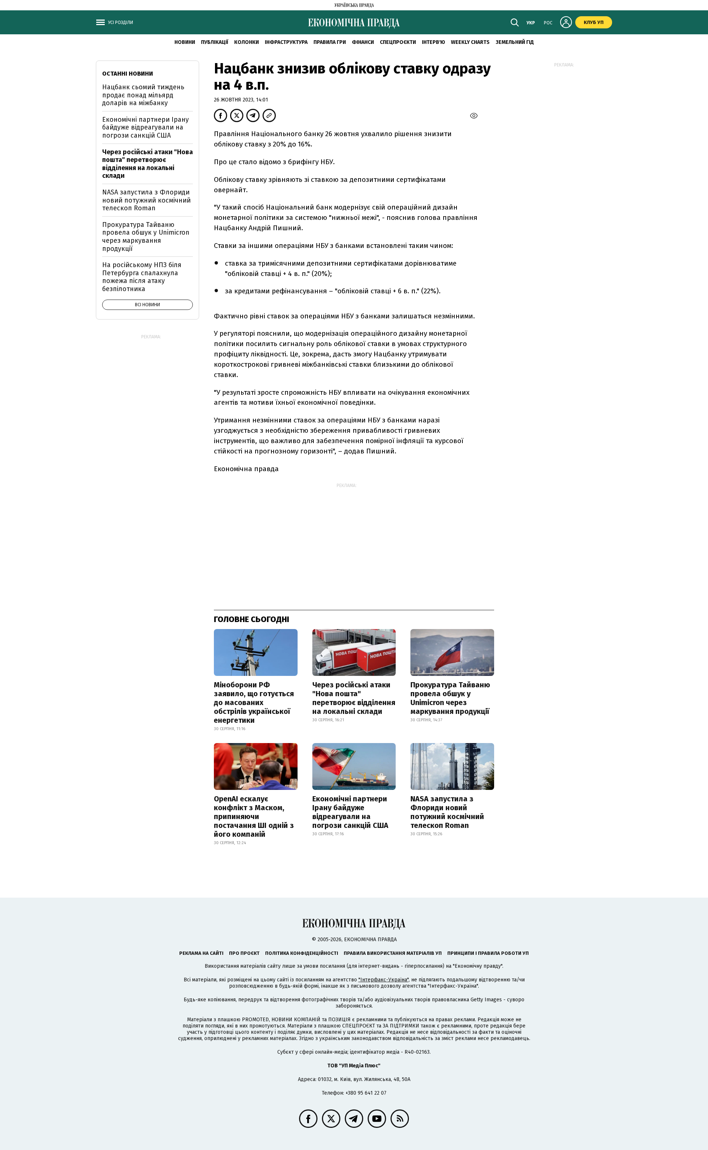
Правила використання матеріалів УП (393, 953)
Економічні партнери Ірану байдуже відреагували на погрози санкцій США (350, 812)
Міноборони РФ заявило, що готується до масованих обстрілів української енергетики (254, 702)
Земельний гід (515, 42)
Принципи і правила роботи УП (488, 953)
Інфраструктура (286, 42)
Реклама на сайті (201, 953)
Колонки (246, 42)
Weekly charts (470, 42)
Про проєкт (244, 953)
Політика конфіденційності (301, 953)
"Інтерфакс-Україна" (383, 980)
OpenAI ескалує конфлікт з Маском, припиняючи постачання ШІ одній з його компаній (254, 816)
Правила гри (329, 42)
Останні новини (127, 73)
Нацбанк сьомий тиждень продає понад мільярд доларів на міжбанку (143, 95)
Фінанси (363, 42)
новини (184, 42)
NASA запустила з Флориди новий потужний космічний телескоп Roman (447, 812)
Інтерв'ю (433, 42)
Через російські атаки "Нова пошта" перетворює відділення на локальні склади (353, 698)
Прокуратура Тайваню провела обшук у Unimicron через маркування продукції (450, 698)
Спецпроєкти (398, 42)
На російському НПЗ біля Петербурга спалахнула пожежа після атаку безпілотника (141, 277)
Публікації (214, 42)
